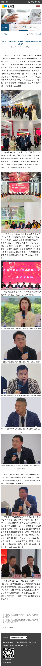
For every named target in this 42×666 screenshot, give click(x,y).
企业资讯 (23, 27)
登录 (2, 2)
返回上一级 (9, 627)
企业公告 (33, 27)
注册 (7, 2)
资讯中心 (32, 34)
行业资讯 (14, 27)
